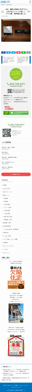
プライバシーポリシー (8, 246)
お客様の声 (6, 232)
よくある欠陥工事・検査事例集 (11, 229)
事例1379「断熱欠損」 (7, 167)
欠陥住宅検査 (7, 210)
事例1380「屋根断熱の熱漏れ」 (10, 158)
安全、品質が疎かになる (8, 162)
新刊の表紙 (5, 153)
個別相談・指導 (7, 222)
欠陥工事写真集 (7, 226)
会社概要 (5, 242)
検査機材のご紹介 (8, 219)
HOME (4, 185)
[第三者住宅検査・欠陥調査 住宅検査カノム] (5, 2)
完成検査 (6, 201)
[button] (3, 52)
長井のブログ (10, 385)
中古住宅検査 (7, 204)
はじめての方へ (7, 188)
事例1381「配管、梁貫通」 (9, 148)
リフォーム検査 (7, 207)
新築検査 (6, 198)
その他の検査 (7, 213)
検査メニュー (6, 195)
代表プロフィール (7, 192)
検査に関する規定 (8, 216)
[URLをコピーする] (28, 52)
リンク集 (5, 249)
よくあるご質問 (7, 236)
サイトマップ (6, 252)
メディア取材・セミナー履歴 (10, 239)
